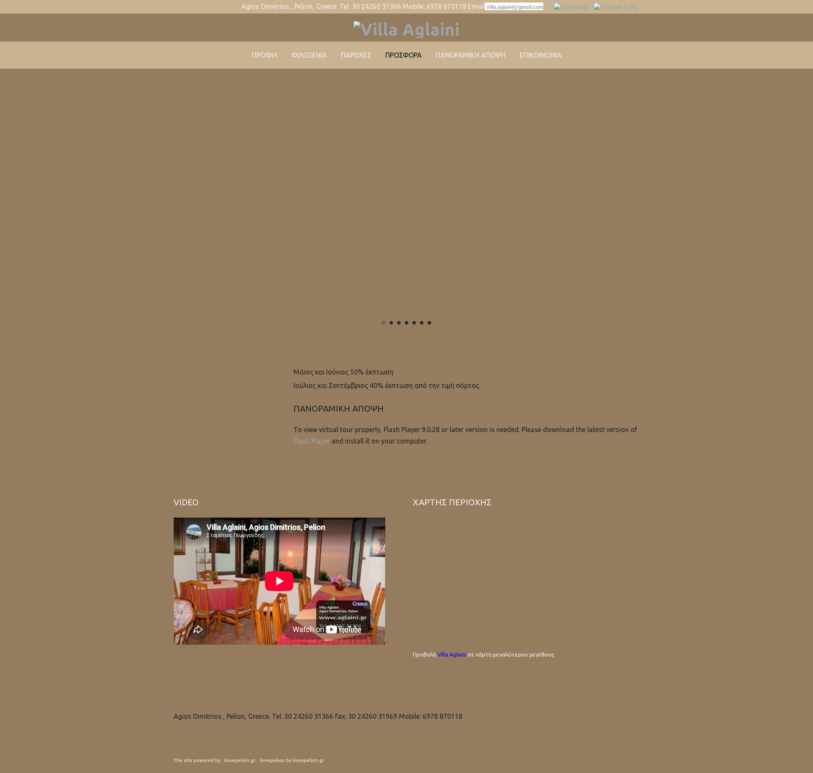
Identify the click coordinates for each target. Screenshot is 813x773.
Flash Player (311, 441)
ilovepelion (272, 760)
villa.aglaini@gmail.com (515, 7)
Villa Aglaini (451, 654)
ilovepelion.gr (239, 760)
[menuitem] (264, 55)
